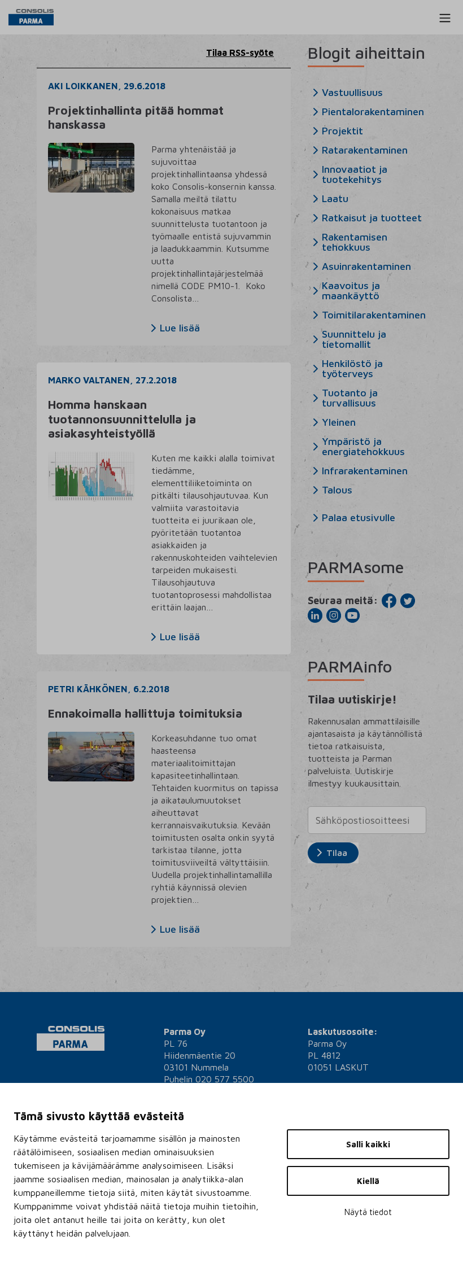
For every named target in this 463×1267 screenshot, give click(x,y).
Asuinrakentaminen (366, 266)
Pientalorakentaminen (373, 112)
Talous (337, 490)
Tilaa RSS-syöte (240, 52)
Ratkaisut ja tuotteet (372, 218)
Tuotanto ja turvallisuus (350, 398)
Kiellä (368, 1181)
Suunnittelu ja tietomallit (354, 339)
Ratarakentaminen (365, 150)
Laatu (335, 199)
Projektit (342, 131)
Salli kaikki (368, 1144)
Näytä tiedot (368, 1212)
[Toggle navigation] (445, 18)
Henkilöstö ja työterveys (352, 369)
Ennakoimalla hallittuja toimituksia (145, 713)
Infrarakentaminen (365, 471)
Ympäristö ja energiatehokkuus (363, 446)
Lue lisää (180, 328)
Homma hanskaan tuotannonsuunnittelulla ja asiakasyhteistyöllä (122, 418)
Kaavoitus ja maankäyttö (351, 291)
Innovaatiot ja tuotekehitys (354, 174)
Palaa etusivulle (358, 518)
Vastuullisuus (352, 93)
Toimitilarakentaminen (374, 315)
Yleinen (339, 422)
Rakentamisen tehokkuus (354, 242)
